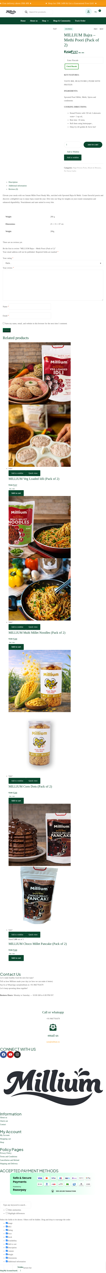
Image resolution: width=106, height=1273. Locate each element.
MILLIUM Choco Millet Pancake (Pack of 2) (38, 944)
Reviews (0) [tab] (13, 189)
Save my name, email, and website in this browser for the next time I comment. (36, 324)
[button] (71, 152)
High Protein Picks (80, 168)
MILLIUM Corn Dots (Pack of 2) (30, 786)
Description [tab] (13, 182)
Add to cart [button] (16, 493)
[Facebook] (3, 1054)
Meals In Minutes (94, 168)
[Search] (26, 12)
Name (6, 306)
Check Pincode (71, 66)
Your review (8, 268)
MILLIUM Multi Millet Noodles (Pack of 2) (37, 632)
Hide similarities (14, 1210)
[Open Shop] (48, 20)
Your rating (8, 258)
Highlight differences (16, 1213)
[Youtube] (10, 1054)
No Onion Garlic (70, 171)
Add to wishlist (73, 157)
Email (6, 316)
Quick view (33, 473)
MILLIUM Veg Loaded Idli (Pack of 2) (34, 479)
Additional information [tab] (18, 186)
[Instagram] (17, 1054)
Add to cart (93, 145)
